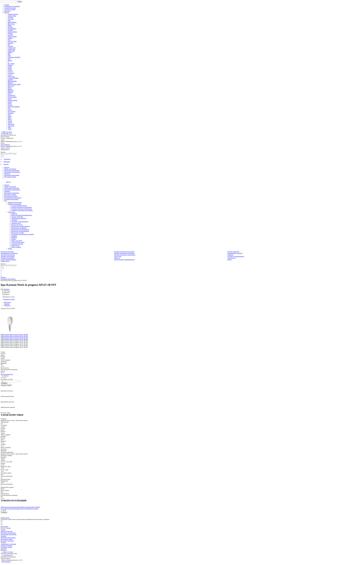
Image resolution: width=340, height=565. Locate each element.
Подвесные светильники (11, 170)
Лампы (10, 248)
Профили (14, 237)
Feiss (9, 40)
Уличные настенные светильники (21, 207)
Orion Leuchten (12, 97)
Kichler (10, 67)
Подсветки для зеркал (10, 196)
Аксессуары (11, 212)
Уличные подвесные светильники (21, 209)
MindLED (11, 90)
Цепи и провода (16, 247)
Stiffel (9, 118)
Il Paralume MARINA (14, 57)
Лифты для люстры (10, 169)
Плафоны (14, 236)
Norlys (10, 94)
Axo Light (11, 19)
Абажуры (14, 213)
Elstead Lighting (12, 32)
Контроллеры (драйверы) (19, 228)
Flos (9, 44)
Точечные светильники (11, 199)
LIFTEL (10, 70)
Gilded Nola (11, 51)
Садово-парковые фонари (19, 205)
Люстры (6, 167)
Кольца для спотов (17, 224)
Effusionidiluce (12, 28)
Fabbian (10, 38)
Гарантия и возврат (10, 8)
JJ (8, 62)
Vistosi (10, 129)
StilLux (10, 119)
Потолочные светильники (12, 172)
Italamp (10, 60)
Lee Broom (11, 73)
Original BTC (12, 95)
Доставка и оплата (9, 9)
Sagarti (10, 110)
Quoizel (10, 105)
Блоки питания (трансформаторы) (21, 215)
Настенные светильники (11, 175)
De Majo (10, 27)
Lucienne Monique (13, 78)
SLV (9, 108)
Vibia (9, 127)
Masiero (10, 89)
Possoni (10, 102)
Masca (9, 87)
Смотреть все (231, 258)
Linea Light (11, 76)
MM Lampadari (12, 81)
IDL (9, 54)
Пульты (13, 239)
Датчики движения (17, 217)
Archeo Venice (12, 16)
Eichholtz (10, 30)
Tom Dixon (11, 124)
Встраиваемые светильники (12, 197)
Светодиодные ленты (17, 242)
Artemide (10, 17)
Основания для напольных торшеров (22, 234)
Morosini (10, 92)
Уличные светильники (14, 204)
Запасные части (16, 223)
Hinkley (10, 52)
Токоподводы (15, 245)
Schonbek (10, 113)
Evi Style (10, 35)
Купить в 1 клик (5, 385)
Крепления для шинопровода (20, 231)
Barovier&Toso (12, 22)
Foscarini (10, 46)
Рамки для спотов (16, 240)
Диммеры (14, 220)
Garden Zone (11, 49)
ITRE (9, 55)
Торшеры (7, 173)
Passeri (10, 98)
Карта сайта (4, 526)
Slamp (9, 116)
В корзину (4, 383)
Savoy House (11, 111)
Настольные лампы (10, 177)
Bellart (10, 25)
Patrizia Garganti (12, 100)
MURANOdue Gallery (14, 84)
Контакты (7, 11)
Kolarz (10, 68)
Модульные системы (17, 232)
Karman (10, 65)
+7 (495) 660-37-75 (6, 133)
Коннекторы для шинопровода (20, 226)
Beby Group (11, 24)
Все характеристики (7, 374)
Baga (9, 20)
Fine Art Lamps (12, 41)
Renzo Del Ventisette (14, 106)
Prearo (9, 103)
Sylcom (10, 121)
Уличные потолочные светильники (22, 210)
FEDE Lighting (12, 36)
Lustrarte (10, 79)
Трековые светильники (15, 202)
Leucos (10, 75)
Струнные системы (17, 244)
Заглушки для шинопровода (19, 221)
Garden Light (11, 47)
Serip (9, 114)
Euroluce (10, 33)
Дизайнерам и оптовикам (12, 6)
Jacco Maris (11, 63)
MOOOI (10, 83)
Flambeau (10, 43)
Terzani (10, 122)
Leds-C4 (10, 71)
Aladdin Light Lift (13, 14)
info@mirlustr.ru (5, 144)
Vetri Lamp (11, 125)
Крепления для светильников (20, 229)
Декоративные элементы (18, 218)
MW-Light (11, 86)
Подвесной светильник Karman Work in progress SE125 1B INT (20, 508)
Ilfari (9, 59)
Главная (6, 4)
